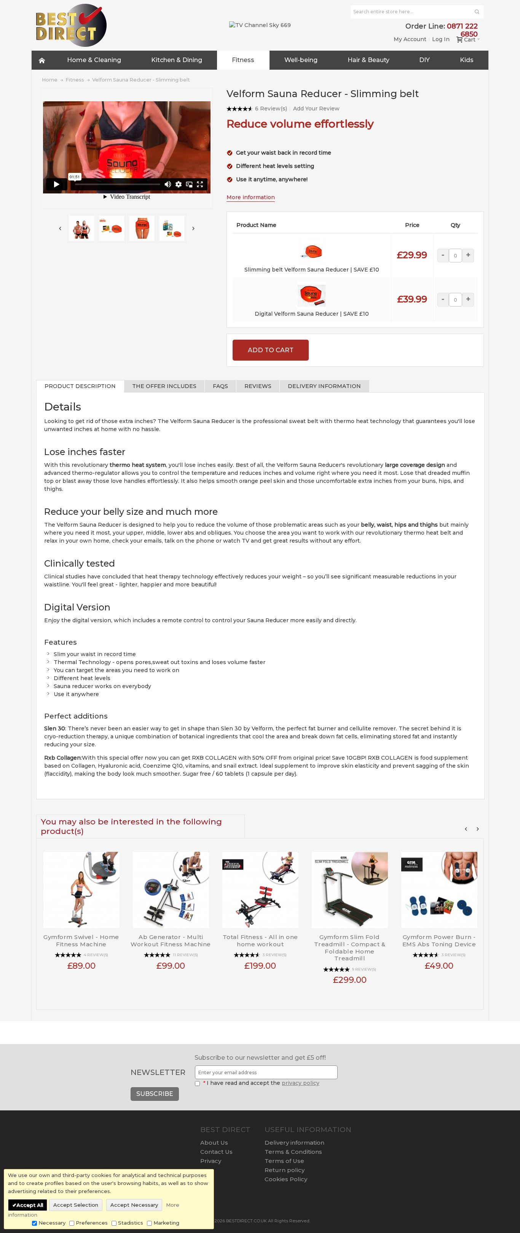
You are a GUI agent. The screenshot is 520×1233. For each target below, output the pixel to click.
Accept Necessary (134, 1205)
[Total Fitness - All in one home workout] (260, 887)
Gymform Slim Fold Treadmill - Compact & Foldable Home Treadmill (350, 947)
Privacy (210, 1160)
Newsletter (158, 1072)
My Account (410, 39)
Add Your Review (316, 108)
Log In (441, 39)
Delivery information (294, 1142)
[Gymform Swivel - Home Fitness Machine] (81, 887)
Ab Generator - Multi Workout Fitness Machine (171, 940)
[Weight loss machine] (82, 228)
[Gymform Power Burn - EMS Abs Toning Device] (439, 887)
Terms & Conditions (293, 1151)
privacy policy (300, 1083)
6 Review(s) (271, 108)
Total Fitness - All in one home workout (260, 940)
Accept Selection (75, 1205)
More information (251, 197)
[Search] (477, 11)
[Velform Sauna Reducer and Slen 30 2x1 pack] (142, 228)
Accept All (29, 1205)
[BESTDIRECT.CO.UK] (71, 25)
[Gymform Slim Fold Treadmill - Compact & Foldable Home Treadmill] (350, 887)
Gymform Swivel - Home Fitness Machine (81, 940)
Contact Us (216, 1151)
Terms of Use (284, 1160)
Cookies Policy (286, 1179)
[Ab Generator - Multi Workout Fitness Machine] (171, 887)
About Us (214, 1142)
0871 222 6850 (462, 30)
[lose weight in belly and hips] (112, 228)
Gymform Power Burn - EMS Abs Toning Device (439, 940)
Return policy (285, 1170)
